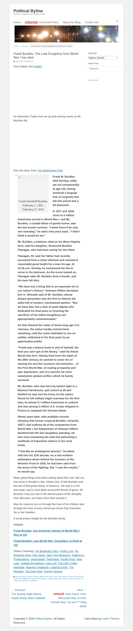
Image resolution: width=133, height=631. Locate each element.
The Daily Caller (67, 563)
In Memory (36, 576)
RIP (60, 576)
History (30, 576)
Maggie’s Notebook (37, 567)
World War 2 (25, 580)
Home (17, 22)
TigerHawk (52, 559)
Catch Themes (110, 618)
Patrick (31, 61)
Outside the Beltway (32, 563)
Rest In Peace (53, 576)
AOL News (38, 555)
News (46, 576)
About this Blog (72, 22)
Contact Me (91, 22)
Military (42, 576)
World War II (19, 578)
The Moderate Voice (46, 551)
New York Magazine (58, 555)
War (75, 576)
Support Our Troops (67, 576)
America (25, 46)
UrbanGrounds (59, 567)
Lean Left (51, 563)
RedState (19, 567)
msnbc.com (67, 551)
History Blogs (42, 578)
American (24, 576)
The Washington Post (49, 170)
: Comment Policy (42, 22)
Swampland (38, 559)
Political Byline (28, 11)
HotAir (37, 66)
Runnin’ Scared (53, 571)
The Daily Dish (34, 571)
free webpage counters (93, 80)
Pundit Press (67, 559)
